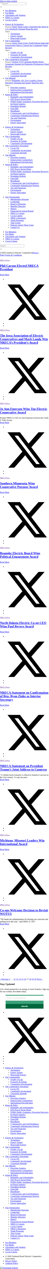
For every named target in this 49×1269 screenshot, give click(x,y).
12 (14, 979)
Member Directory (18, 206)
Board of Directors (18, 204)
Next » (40, 979)
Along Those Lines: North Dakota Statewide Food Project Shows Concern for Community (27, 44)
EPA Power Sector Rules (20, 99)
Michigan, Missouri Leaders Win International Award (22, 842)
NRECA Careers (12, 18)
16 (25, 979)
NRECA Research (18, 218)
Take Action (15, 223)
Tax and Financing (18, 118)
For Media (9, 13)
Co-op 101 (14, 71)
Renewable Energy (18, 38)
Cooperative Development (21, 57)
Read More (4, 275)
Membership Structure (19, 199)
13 (17, 979)
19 (33, 979)
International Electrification (21, 92)
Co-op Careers (11, 20)
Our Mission (10, 78)
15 (22, 979)
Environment (15, 120)
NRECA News (5, 260)
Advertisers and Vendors (15, 15)
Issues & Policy (11, 94)
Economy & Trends (18, 55)
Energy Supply (16, 36)
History (13, 209)
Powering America (18, 87)
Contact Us (15, 227)
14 (20, 979)
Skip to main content (8, 1)
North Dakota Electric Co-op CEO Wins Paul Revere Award (23, 624)
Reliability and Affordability (22, 97)
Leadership (15, 202)
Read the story (32, 29)
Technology (15, 34)
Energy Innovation (18, 123)
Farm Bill (14, 109)
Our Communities (12, 41)
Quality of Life (16, 52)
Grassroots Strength (18, 76)
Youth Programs (17, 220)
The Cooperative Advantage (16, 59)
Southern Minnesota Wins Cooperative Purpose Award (19, 485)
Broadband (15, 111)
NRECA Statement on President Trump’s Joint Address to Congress (23, 767)
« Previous (4, 979)
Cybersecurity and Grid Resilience (24, 113)
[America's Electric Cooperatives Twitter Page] (27, 1056)
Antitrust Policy (11, 1263)
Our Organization (12, 197)
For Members (10, 10)
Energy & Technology (14, 24)
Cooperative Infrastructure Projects (24, 116)
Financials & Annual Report (22, 211)
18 (30, 979)
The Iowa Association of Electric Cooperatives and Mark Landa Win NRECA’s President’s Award (24, 339)
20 (35, 979)
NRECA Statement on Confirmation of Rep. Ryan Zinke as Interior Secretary (24, 696)
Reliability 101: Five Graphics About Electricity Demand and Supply (23, 81)
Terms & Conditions (13, 255)
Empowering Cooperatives (21, 90)
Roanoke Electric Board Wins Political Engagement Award (20, 554)
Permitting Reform (18, 106)
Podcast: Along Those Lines (22, 225)
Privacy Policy (11, 1261)
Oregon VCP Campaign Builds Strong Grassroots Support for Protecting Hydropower (24, 63)
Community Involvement (20, 73)
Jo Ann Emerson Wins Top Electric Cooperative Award (23, 410)
